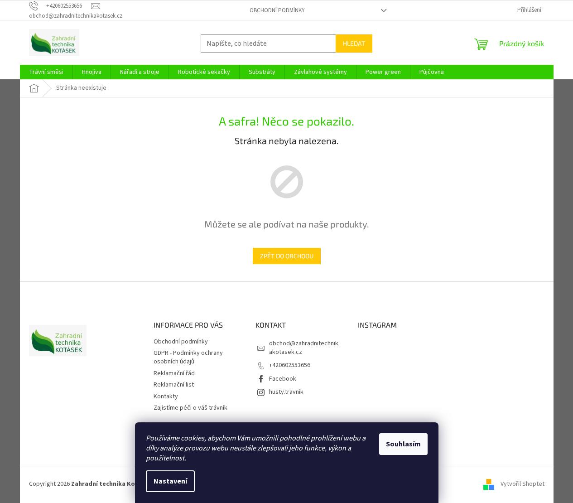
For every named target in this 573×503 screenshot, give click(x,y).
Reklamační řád (174, 373)
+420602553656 (289, 365)
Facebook (282, 378)
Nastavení (170, 481)
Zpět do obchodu (286, 256)
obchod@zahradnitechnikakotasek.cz (303, 348)
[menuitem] (46, 72)
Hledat (354, 43)
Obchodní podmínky (277, 10)
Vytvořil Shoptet (522, 484)
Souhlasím (403, 444)
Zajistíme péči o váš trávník (190, 407)
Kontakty (166, 396)
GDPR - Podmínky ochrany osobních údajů (188, 357)
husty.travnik (286, 392)
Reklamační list (174, 384)
